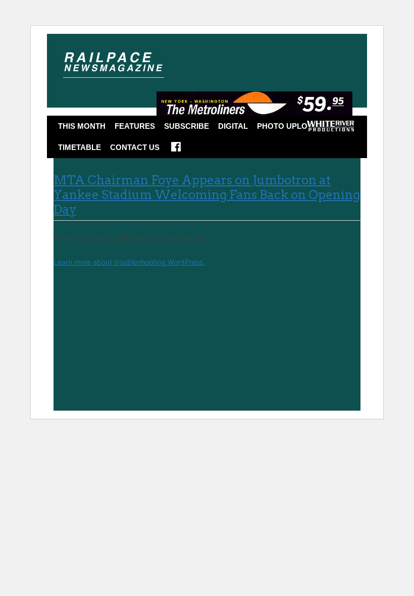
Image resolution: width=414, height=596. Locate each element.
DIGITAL (233, 126)
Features (135, 126)
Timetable (79, 147)
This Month (82, 126)
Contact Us (135, 147)
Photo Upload (288, 126)
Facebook (176, 150)
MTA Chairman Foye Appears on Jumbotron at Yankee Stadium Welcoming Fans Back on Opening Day (207, 195)
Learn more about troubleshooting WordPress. (129, 262)
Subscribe (186, 126)
